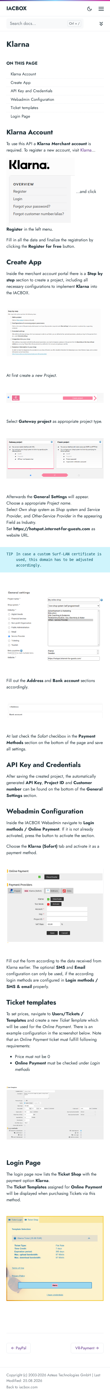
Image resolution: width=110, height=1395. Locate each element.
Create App (21, 83)
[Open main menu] (101, 8)
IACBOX (16, 8)
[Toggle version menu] (91, 22)
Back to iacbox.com (22, 1387)
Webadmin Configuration (32, 99)
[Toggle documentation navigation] (101, 23)
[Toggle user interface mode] (89, 8)
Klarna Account (23, 74)
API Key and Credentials (31, 91)
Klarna (86, 150)
